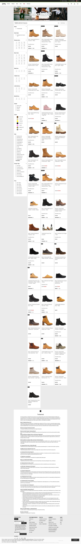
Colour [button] (15, 114)
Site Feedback (31, 530)
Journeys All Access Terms (53, 527)
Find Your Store (17, 532)
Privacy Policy (51, 522)
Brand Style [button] (16, 32)
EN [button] (78, 0)
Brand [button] (15, 26)
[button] (17, 160)
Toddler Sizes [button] (17, 75)
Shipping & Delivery (32, 525)
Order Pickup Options (33, 527)
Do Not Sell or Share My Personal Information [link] (53, 529)
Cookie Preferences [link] (52, 531)
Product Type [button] (17, 163)
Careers (50, 520)
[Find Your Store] (71, 4)
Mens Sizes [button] (16, 52)
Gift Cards (41, 522)
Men (60, 522)
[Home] (4, 4)
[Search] (68, 4)
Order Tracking (64, 0)
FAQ (29, 520)
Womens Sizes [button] (17, 40)
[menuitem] (8, 4)
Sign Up (24, 523)
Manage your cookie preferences (27, 539)
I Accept (75, 539)
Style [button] (15, 134)
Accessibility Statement (53, 525)
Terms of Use (22, 527)
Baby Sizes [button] (16, 68)
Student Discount (42, 520)
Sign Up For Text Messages (19, 521)
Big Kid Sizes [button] (16, 96)
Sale (24, 3)
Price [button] (15, 180)
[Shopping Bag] (77, 4)
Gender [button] (15, 103)
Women (61, 520)
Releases (28, 3)
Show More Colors (31, 44)
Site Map (30, 532)
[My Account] (74, 4)
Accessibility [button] (72, 0)
